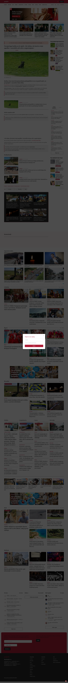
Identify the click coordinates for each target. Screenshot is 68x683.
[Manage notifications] (66, 681)
